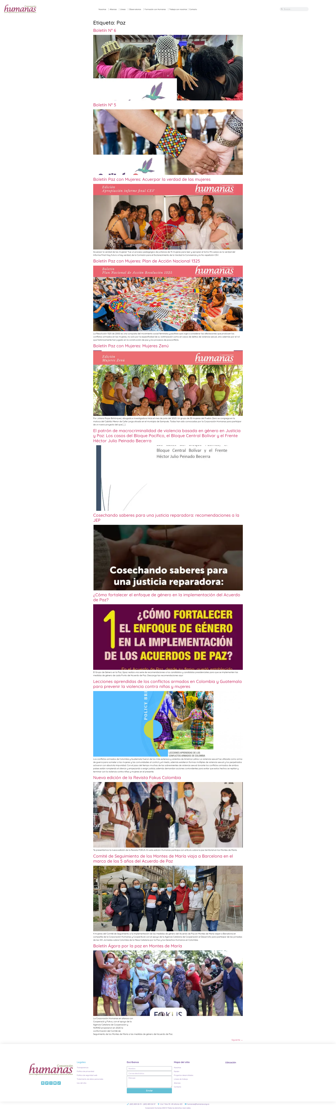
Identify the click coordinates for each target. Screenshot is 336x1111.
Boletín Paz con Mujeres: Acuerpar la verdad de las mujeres (152, 179)
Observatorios (135, 9)
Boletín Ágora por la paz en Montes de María (137, 945)
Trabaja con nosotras (178, 9)
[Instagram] (51, 1083)
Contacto (193, 9)
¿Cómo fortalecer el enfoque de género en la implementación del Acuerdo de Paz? (166, 597)
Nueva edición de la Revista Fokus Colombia (137, 777)
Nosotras (102, 9)
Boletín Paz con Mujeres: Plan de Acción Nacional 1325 (146, 261)
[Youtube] (55, 1083)
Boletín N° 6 (104, 30)
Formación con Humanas (155, 9)
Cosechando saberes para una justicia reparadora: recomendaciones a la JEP (166, 517)
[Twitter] (47, 1083)
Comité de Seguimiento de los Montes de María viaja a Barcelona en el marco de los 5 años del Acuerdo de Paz (163, 858)
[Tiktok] (59, 1083)
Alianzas (113, 9)
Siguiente (237, 1039)
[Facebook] (42, 1083)
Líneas (123, 9)
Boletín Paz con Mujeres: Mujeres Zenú (131, 345)
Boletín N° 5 (104, 104)
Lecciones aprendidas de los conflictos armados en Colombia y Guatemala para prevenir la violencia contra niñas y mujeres (167, 684)
